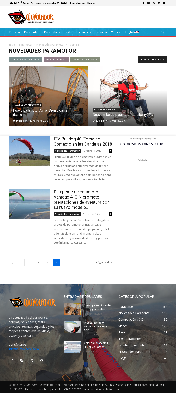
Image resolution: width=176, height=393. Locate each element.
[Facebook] (143, 3)
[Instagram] (148, 3)
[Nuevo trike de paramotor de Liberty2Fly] (128, 100)
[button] (162, 32)
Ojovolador (20, 120)
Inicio (12, 44)
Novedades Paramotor (50, 44)
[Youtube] (164, 3)
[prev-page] (12, 262)
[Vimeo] (158, 3)
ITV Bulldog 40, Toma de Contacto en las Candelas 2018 (83, 141)
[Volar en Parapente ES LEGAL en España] (72, 347)
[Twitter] (153, 3)
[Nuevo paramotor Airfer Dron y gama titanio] (48, 100)
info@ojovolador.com (24, 349)
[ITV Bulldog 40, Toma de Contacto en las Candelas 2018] (29, 151)
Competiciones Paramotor (25, 59)
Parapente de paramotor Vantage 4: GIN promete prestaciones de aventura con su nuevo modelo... (81, 199)
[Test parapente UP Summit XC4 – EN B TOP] (72, 327)
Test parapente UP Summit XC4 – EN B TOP (95, 326)
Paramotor (25, 44)
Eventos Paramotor (56, 59)
